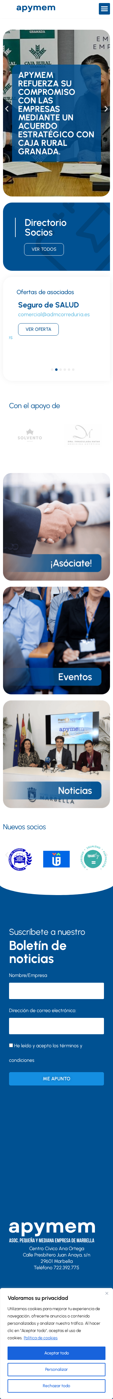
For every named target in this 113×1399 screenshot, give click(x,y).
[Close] (106, 1293)
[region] (56, 1343)
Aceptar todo (56, 1353)
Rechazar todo (56, 1385)
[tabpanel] (56, 329)
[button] (104, 9)
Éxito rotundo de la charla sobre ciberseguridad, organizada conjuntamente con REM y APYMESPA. (53, 113)
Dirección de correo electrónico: (42, 1010)
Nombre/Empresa (28, 975)
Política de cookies (41, 1337)
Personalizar (56, 1369)
